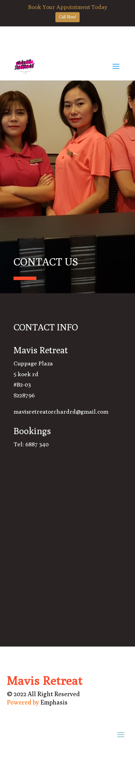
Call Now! (67, 16)
